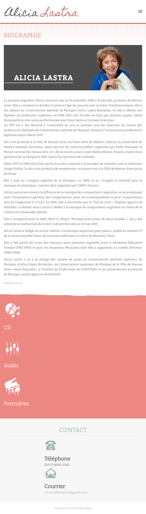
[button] (140, 11)
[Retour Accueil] (42, 11)
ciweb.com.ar (13, 283)
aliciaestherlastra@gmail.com (65, 492)
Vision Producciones (80, 508)
